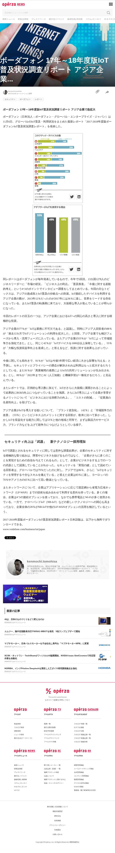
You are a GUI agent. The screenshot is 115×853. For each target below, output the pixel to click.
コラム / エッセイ (20, 783)
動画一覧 (47, 723)
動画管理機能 (79, 779)
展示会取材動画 (50, 727)
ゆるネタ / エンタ (20, 786)
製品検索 (17, 723)
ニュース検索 (19, 734)
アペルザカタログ (80, 714)
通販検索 (17, 731)
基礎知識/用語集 (75, 19)
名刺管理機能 (79, 772)
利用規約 (57, 830)
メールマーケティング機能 (84, 768)
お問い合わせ (57, 834)
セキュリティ (10, 99)
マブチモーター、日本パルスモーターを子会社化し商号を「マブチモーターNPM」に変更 (46, 643)
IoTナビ (17, 790)
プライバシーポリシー (57, 825)
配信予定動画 (49, 731)
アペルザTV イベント (51, 738)
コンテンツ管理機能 (81, 776)
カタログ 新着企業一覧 (82, 738)
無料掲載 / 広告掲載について (57, 806)
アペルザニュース (20, 755)
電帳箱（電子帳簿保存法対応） (85, 790)
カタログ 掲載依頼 (80, 741)
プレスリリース (38, 19)
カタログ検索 (19, 727)
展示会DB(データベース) (23, 738)
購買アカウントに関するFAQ (54, 779)
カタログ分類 (79, 731)
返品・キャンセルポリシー (54, 783)
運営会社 (57, 816)
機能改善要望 (57, 811)
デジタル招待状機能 (81, 783)
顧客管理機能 (79, 765)
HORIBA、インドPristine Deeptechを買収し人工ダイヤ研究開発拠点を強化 (40, 668)
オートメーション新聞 (24, 93)
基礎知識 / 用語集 (20, 779)
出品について (49, 776)
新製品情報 (23, 19)
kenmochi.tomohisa (15, 91)
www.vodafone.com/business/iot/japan (24, 529)
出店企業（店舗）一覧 (52, 768)
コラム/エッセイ (93, 19)
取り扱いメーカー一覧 (52, 765)
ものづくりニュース (19, 622)
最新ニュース (8, 19)
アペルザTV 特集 (50, 741)
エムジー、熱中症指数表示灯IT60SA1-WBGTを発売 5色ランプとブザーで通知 (42, 631)
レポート (38, 99)
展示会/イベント (56, 19)
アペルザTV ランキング (52, 734)
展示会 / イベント (20, 776)
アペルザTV (48, 714)
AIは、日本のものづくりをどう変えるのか (24, 619)
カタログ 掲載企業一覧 (82, 734)
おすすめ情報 (79, 727)
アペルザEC (48, 755)
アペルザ (17, 714)
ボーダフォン (25, 99)
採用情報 (57, 820)
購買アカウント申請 (51, 772)
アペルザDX (78, 755)
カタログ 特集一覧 (80, 723)
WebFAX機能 (78, 786)
